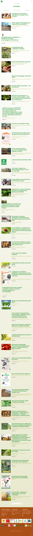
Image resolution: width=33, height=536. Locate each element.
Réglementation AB (4, 513)
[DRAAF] (12, 521)
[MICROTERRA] (13, 525)
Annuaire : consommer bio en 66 (16, 511)
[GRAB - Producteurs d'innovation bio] (17, 525)
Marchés (13, 514)
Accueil (15, 3)
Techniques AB (27, 10)
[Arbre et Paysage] (22, 525)
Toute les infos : (4, 295)
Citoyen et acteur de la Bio (16, 513)
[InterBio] (21, 521)
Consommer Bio (6, 10)
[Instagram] (23, 515)
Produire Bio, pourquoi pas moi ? (6, 511)
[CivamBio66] (1, 1)
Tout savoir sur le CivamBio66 (26, 512)
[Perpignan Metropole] (6, 525)
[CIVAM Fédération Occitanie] (20, 525)
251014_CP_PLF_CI (4, 210)
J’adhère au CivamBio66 (26, 513)
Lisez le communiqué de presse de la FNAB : (8, 209)
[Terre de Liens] (3, 525)
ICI (7, 295)
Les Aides (2, 515)
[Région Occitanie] (8, 521)
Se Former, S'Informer (16, 10)
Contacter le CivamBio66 (26, 510)
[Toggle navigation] (31, 1)
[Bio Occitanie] (17, 521)
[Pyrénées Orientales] (4, 521)
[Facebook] (22, 515)
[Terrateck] (9, 525)
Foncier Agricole (4, 514)
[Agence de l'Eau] (29, 521)
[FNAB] (25, 521)
